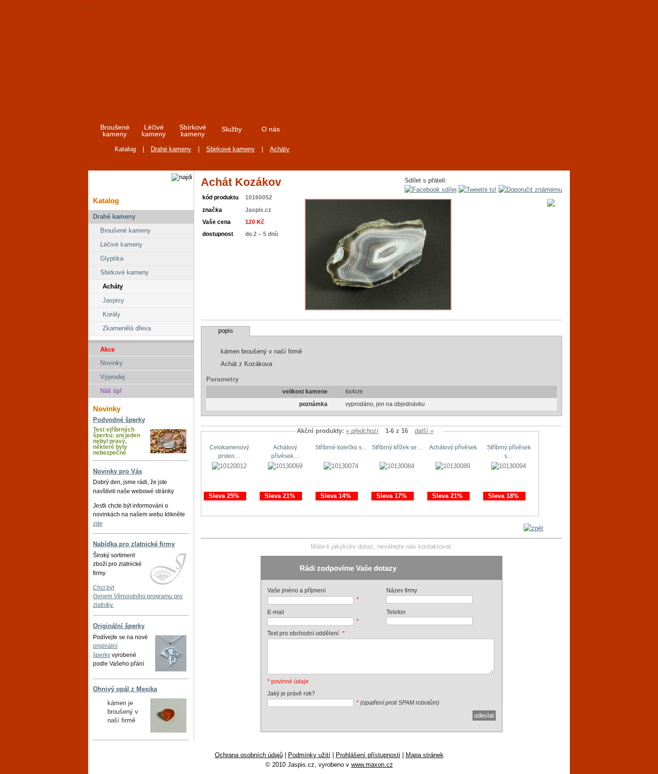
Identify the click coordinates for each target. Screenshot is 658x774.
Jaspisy (113, 300)
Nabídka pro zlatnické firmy (134, 544)
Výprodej (112, 376)
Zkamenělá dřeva (127, 328)
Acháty (280, 149)
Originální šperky (119, 626)
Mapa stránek (425, 755)
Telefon (396, 612)
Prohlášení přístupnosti (368, 755)
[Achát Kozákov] (378, 308)
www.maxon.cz (372, 764)
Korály (111, 314)
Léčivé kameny (121, 244)
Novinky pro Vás (117, 471)
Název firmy (401, 590)
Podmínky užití (309, 755)
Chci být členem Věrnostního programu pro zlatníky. (138, 596)
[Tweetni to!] (478, 189)
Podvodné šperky (119, 419)
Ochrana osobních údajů (249, 755)
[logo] (175, 57)
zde (98, 523)
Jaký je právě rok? (291, 693)
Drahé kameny (171, 149)
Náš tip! (111, 390)
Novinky (111, 363)
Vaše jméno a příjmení (296, 590)
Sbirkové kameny (230, 149)
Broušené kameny (125, 230)
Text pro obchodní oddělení (303, 633)
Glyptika (111, 258)
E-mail (275, 612)
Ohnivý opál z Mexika (125, 689)
